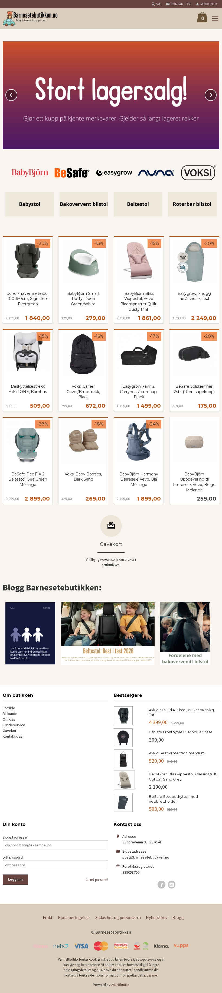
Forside (9, 707)
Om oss (9, 719)
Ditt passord (13, 857)
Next (216, 94)
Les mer (152, 975)
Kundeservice (14, 724)
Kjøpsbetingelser (74, 917)
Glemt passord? (97, 879)
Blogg (178, 917)
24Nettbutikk (120, 984)
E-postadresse (15, 837)
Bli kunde (10, 713)
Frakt (48, 917)
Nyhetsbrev (156, 917)
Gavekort (10, 730)
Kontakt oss (12, 736)
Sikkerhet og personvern (118, 917)
